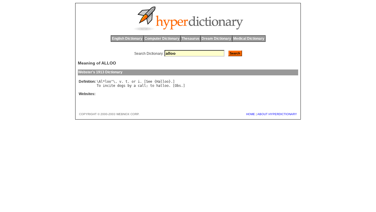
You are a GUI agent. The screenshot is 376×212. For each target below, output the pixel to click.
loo (108, 82)
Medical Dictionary (248, 39)
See (149, 82)
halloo (162, 86)
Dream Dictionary (216, 39)
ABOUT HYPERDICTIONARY (277, 114)
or (134, 82)
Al (101, 82)
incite (109, 86)
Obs (178, 86)
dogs (121, 86)
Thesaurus (190, 39)
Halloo (162, 82)
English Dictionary (127, 39)
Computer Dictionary (162, 39)
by (129, 86)
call (142, 86)
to (152, 86)
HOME (250, 114)
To (99, 86)
